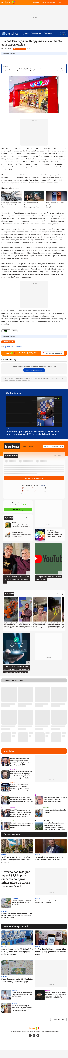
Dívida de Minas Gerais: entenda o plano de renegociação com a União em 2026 (16, 859)
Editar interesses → (59, 455)
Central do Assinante (48, 2)
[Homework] (5, 330)
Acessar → (29, 518)
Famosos (45, 795)
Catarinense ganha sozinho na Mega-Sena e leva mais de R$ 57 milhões (22, 902)
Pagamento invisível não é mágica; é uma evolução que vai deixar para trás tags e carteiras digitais (16, 916)
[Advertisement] (48, 916)
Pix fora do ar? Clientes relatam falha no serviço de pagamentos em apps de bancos (50, 951)
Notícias (8, 429)
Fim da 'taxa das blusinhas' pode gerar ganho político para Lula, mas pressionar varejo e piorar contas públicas (22, 1008)
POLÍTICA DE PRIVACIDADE (50, 1032)
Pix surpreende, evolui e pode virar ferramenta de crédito (47, 902)
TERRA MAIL (36, 2)
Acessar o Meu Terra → (29, 446)
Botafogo (46, 807)
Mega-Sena (15, 899)
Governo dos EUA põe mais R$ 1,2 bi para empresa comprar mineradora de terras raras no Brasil (15, 879)
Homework (10, 346)
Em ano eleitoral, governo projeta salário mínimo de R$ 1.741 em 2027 (49, 858)
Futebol (12, 820)
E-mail (60, 2)
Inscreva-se (16, 510)
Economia (19, 346)
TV (10, 756)
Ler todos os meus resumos (34, 478)
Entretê (12, 795)
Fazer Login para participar (34, 370)
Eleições (12, 782)
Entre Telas (13, 769)
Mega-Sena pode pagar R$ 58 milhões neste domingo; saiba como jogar (17, 980)
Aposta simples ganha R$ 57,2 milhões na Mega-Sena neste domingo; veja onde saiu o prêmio (17, 951)
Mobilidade (47, 820)
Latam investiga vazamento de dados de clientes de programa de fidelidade (22, 994)
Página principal (10, 2)
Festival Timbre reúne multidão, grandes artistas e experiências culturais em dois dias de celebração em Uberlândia (55, 995)
